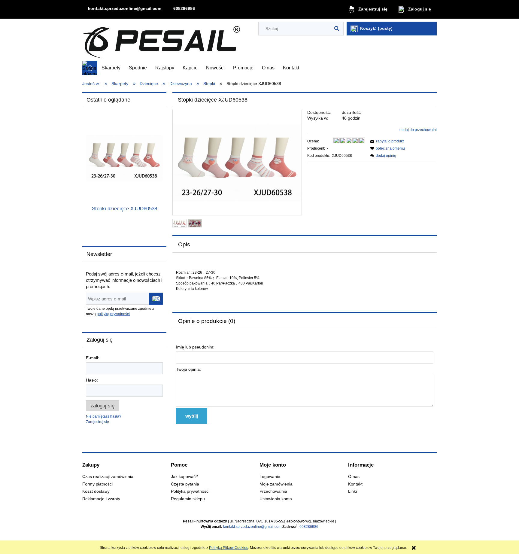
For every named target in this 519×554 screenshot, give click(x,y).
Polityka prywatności (190, 491)
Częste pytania (185, 484)
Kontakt (355, 484)
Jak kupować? (184, 476)
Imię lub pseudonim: (195, 347)
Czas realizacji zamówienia (107, 476)
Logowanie (270, 476)
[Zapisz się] (156, 299)
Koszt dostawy (96, 491)
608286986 (184, 8)
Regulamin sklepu (188, 499)
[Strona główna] (161, 40)
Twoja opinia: (188, 369)
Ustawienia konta (276, 499)
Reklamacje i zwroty (101, 499)
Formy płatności (97, 484)
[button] (386, 141)
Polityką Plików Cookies (228, 548)
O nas (354, 476)
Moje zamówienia (276, 484)
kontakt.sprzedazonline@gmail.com (124, 8)
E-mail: (92, 357)
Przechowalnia (273, 491)
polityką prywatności (113, 314)
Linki (352, 491)
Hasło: (92, 380)
